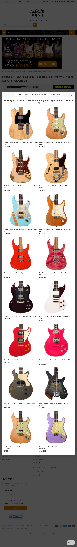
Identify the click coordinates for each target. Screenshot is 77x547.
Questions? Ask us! (23, 94)
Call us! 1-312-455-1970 (39, 94)
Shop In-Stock (56, 94)
